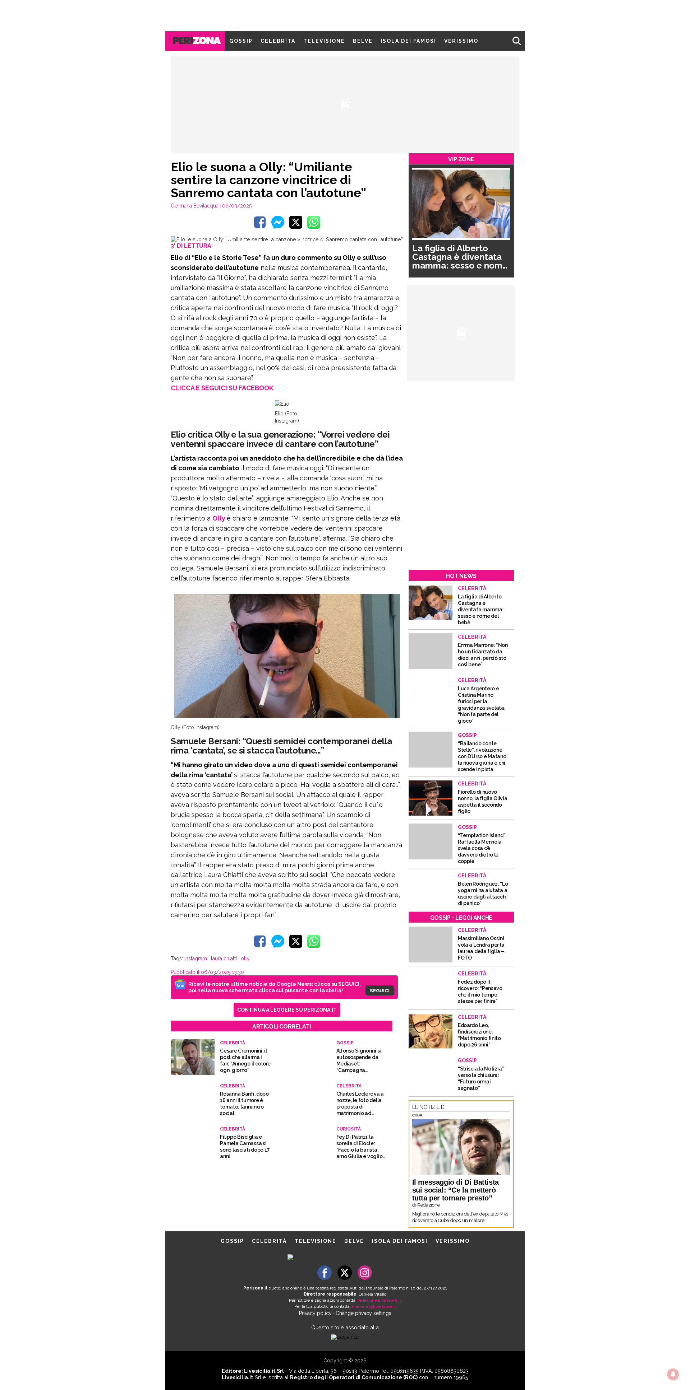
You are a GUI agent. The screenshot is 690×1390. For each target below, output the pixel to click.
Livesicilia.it (237, 1377)
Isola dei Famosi (408, 41)
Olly (219, 518)
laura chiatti (224, 958)
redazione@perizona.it (379, 1300)
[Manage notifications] (673, 1374)
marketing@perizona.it (374, 1306)
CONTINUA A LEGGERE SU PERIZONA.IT (287, 1010)
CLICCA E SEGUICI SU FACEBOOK (222, 388)
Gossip (241, 41)
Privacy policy (315, 1313)
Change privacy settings (363, 1313)
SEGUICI (380, 990)
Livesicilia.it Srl (264, 1371)
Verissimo (461, 41)
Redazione (428, 1205)
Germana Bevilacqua (194, 206)
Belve (363, 41)
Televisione (324, 41)
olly (245, 958)
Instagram (195, 958)
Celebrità (278, 41)
